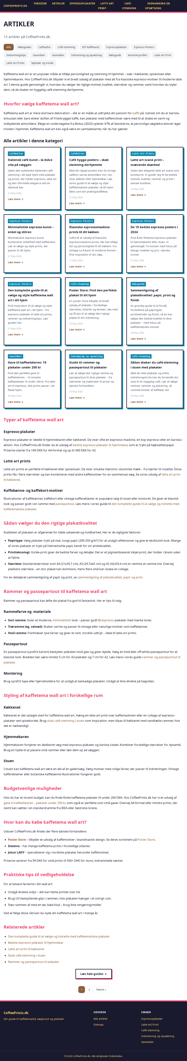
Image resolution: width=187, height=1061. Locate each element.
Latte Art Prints (15, 63)
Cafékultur (44, 47)
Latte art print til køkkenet (26, 949)
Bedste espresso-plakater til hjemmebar (35, 943)
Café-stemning (129, 6)
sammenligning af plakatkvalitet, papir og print (109, 577)
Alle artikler (101, 1018)
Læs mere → (15, 199)
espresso (107, 620)
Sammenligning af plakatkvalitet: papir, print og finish (153, 295)
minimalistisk (62, 620)
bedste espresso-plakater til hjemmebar (100, 445)
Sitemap (99, 1024)
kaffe (136, 113)
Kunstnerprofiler (137, 55)
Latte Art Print (106, 6)
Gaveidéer (58, 55)
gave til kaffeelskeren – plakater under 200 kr (34, 803)
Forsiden (40, 3)
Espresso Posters (144, 47)
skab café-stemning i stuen (65, 721)
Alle (8, 47)
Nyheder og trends (42, 63)
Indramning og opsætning (157, 6)
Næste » (101, 989)
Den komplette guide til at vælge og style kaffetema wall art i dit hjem (30, 295)
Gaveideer (39, 55)
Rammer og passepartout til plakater (33, 962)
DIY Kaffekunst (90, 47)
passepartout (65, 504)
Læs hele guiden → (93, 974)
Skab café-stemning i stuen (26, 955)
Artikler (58, 3)
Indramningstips (16, 55)
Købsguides (24, 47)
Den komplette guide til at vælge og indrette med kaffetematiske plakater (59, 936)
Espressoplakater (82, 3)
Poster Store (17, 840)
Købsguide (115, 55)
